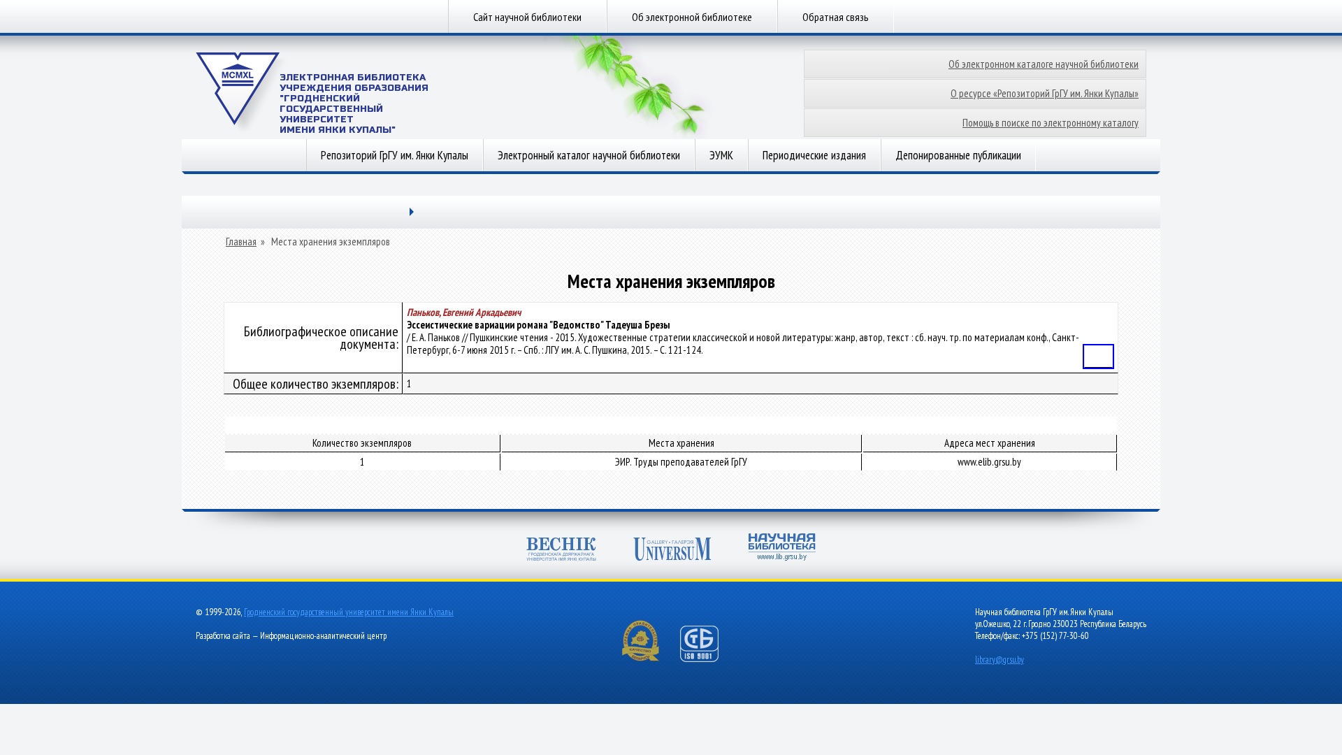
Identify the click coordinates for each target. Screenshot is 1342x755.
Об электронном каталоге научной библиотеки (1043, 64)
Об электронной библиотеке (692, 17)
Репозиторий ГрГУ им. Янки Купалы (394, 155)
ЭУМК (721, 155)
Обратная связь (835, 17)
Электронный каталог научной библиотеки (589, 155)
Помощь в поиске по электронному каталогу (1050, 122)
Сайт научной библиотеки (527, 17)
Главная (241, 241)
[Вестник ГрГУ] (561, 550)
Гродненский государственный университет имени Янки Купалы (349, 612)
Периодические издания (814, 155)
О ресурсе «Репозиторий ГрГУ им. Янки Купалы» (1045, 93)
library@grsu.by (999, 660)
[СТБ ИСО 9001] (708, 659)
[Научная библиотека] (782, 548)
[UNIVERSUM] (672, 550)
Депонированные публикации (958, 155)
